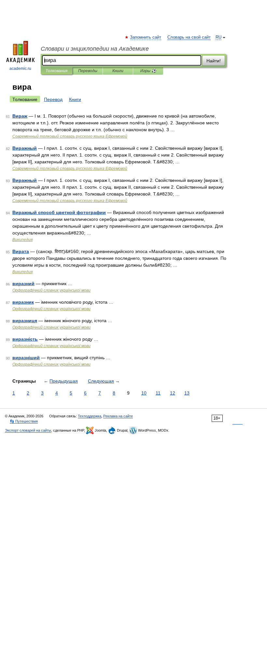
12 (172, 393)
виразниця (24, 320)
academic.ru (20, 68)
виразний (23, 283)
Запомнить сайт (146, 37)
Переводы (87, 71)
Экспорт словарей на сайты (28, 430)
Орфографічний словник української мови (51, 290)
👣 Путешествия (24, 421)
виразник (23, 302)
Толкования (56, 71)
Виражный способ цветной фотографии (59, 212)
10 (144, 393)
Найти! (213, 60)
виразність (25, 339)
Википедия (22, 239)
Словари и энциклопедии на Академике (95, 48)
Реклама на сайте (118, 416)
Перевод (53, 99)
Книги (117, 71)
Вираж (19, 116)
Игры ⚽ (148, 71)
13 (187, 393)
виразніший (26, 357)
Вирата (20, 251)
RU (218, 37)
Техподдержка (89, 416)
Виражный (24, 148)
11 (158, 393)
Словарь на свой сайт (189, 37)
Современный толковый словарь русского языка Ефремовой (69, 136)
